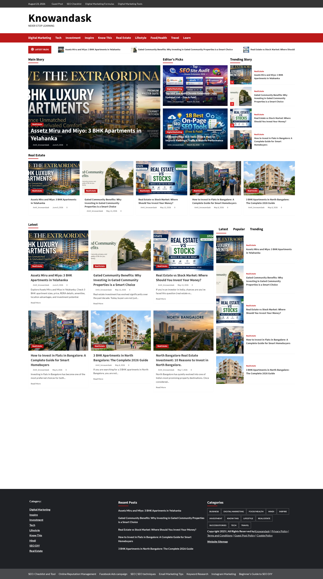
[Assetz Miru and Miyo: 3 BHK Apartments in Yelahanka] (94, 107)
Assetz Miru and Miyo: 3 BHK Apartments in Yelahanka (92, 49)
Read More (36, 302)
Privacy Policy (280, 531)
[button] (293, 38)
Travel (175, 38)
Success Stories (217, 525)
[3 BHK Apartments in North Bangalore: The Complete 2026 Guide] (269, 178)
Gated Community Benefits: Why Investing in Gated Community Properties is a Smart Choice (185, 49)
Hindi (271, 511)
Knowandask (60, 18)
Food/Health (159, 38)
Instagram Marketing (223, 573)
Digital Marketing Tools (130, 3)
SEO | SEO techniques (143, 573)
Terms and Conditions (219, 535)
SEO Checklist (74, 3)
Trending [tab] (256, 229)
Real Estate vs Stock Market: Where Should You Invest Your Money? (272, 120)
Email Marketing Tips (171, 573)
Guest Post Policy (244, 535)
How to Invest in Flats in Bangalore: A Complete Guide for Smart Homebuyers (273, 142)
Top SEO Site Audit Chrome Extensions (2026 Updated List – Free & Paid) (191, 95)
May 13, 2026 (111, 211)
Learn (187, 38)
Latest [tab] (223, 229)
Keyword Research (197, 573)
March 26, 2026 (193, 145)
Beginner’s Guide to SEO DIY (255, 573)
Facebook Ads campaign (113, 573)
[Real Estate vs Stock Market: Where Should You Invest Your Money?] (241, 118)
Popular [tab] (238, 229)
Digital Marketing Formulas (99, 3)
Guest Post (57, 3)
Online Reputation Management (77, 573)
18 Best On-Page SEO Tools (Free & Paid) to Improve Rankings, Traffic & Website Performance (194, 138)
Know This (105, 38)
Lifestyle (140, 38)
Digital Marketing (39, 38)
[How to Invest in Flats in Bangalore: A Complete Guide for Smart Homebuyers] (241, 139)
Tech (58, 38)
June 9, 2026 (57, 145)
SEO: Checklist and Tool (42, 573)
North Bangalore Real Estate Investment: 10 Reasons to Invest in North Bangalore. (182, 360)
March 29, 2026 (193, 101)
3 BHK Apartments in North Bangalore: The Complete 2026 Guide (267, 201)
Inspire (89, 38)
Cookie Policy (265, 535)
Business (214, 511)
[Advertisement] (121, 440)
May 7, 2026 (182, 370)
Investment (73, 38)
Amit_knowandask (41, 145)
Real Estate (123, 38)
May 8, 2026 (219, 207)
